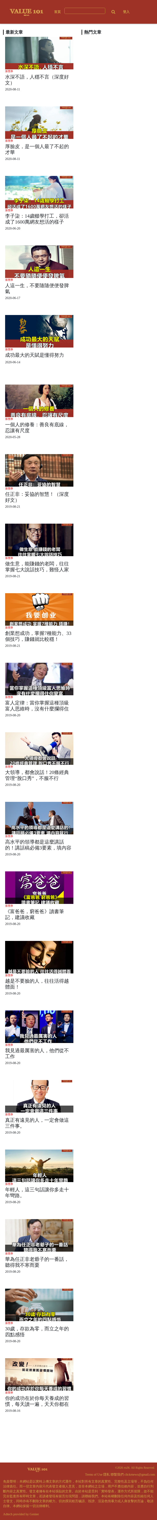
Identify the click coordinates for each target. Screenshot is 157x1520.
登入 (126, 12)
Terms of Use (93, 1474)
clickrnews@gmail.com (139, 1474)
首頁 (57, 12)
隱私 (106, 1474)
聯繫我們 (117, 1474)
